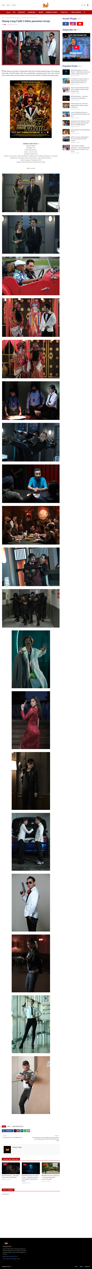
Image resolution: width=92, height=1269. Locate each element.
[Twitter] (15, 1130)
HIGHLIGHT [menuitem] (21, 12)
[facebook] (82, 5)
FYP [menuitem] (14, 12)
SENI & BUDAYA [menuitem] (76, 12)
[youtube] (88, 5)
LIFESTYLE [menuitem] (64, 12)
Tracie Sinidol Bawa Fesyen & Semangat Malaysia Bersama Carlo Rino (80, 114)
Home (3, 5)
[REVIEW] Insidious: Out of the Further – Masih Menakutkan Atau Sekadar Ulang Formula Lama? (30, 1178)
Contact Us (87, 1266)
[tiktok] (87, 24)
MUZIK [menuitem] (41, 12)
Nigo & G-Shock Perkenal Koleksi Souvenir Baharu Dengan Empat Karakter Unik (80, 89)
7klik (5, 24)
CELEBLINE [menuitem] (31, 12)
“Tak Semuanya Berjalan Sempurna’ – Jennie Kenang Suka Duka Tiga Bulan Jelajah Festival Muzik (80, 148)
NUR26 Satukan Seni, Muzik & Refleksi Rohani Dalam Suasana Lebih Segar (79, 105)
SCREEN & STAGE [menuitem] (51, 12)
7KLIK (12, 1266)
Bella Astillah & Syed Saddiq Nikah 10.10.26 (80, 130)
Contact (14, 5)
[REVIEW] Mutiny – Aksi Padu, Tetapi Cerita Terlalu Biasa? (10, 1176)
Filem (8, 1126)
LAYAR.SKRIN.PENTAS (11, 17)
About (8, 5)
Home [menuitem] (8, 12)
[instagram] (85, 5)
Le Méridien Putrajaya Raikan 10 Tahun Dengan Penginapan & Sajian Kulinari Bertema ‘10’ (80, 80)
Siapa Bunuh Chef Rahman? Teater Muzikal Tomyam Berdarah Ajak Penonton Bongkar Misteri (80, 122)
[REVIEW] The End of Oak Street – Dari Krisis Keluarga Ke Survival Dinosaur (50, 1177)
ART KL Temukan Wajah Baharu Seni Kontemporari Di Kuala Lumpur (80, 138)
